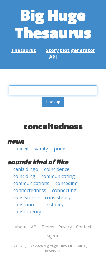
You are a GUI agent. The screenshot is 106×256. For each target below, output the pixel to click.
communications (31, 183)
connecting (64, 190)
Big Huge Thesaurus (53, 23)
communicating (58, 176)
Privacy (65, 227)
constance (24, 204)
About (21, 227)
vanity (41, 148)
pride (59, 148)
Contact (84, 227)
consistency (58, 197)
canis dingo (25, 169)
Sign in (53, 236)
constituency (27, 211)
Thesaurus (23, 50)
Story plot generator (70, 50)
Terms (48, 227)
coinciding (24, 176)
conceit (21, 148)
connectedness (29, 190)
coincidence (56, 169)
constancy (53, 204)
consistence (26, 197)
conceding (66, 183)
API (53, 57)
